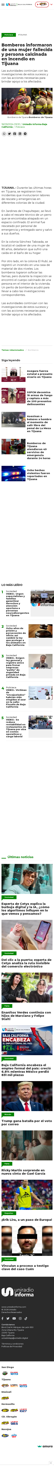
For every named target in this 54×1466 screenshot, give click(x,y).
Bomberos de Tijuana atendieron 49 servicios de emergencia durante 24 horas (38, 451)
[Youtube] (14, 1318)
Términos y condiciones (12, 1344)
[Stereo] (5, 1410)
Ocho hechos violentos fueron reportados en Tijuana (38, 475)
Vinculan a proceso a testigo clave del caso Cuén (25, 1267)
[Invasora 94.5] (5, 1385)
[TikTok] (26, 1318)
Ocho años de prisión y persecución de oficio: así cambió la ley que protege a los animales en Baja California (16, 636)
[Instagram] (20, 1318)
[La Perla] (14, 1436)
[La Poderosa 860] (14, 1385)
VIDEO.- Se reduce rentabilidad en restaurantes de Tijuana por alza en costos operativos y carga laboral (16, 728)
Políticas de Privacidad (12, 1346)
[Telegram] (25, 134)
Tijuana (22, 35)
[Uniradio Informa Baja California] (19, 4)
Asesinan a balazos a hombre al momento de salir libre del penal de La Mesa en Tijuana (39, 424)
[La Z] (23, 1410)
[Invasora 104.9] (5, 1398)
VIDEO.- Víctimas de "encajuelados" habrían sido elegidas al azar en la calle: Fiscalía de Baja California (16, 698)
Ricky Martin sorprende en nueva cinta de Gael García (23, 1171)
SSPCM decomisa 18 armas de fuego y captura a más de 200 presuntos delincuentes (39, 398)
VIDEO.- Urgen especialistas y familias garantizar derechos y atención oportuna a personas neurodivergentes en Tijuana (17, 604)
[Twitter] (9, 134)
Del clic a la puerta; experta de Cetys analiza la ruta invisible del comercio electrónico (26, 963)
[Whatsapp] (4, 134)
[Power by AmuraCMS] (45, 1446)
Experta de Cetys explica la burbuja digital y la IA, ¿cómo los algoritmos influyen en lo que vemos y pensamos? (26, 908)
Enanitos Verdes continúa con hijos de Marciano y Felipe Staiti (26, 1016)
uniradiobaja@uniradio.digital (15, 1338)
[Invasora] (5, 1373)
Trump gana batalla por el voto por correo (27, 1122)
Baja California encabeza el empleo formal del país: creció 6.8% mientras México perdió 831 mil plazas (26, 1070)
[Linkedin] (19, 134)
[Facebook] (14, 134)
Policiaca (8, 35)
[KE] (5, 1435)
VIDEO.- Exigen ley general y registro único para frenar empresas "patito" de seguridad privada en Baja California (16, 667)
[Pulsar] (14, 1373)
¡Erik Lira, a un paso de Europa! (27, 1220)
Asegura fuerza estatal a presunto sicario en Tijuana (39, 374)
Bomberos (33, 350)
